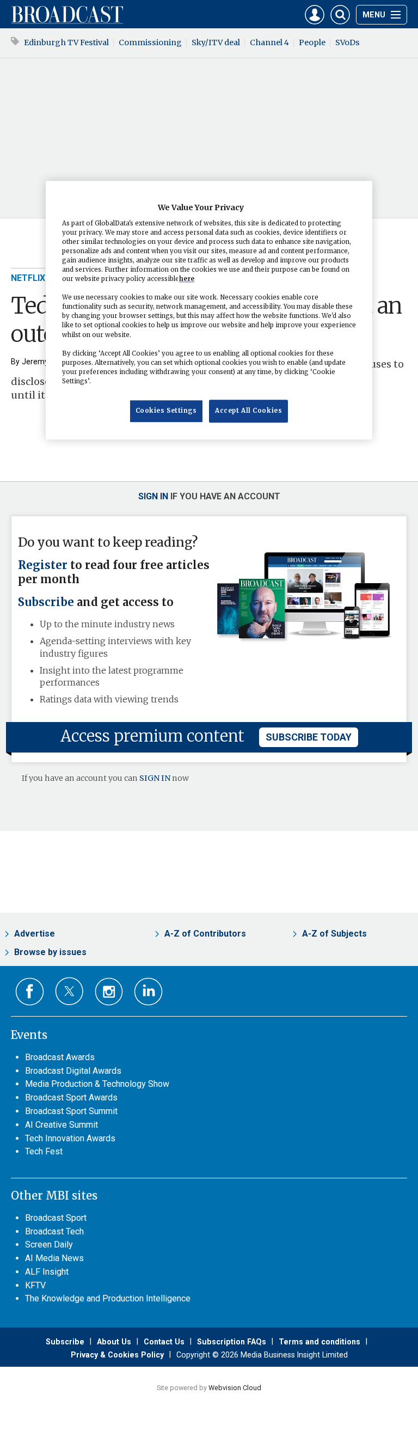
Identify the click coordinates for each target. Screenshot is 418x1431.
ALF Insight (47, 1272)
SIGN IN (154, 778)
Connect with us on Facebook (29, 991)
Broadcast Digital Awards (73, 1071)
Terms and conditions (319, 1341)
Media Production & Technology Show (97, 1084)
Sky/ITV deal (216, 42)
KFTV (35, 1285)
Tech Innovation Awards (70, 1138)
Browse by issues (50, 952)
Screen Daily (49, 1244)
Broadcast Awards (60, 1057)
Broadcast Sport (56, 1218)
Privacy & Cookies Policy (117, 1354)
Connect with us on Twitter (69, 991)
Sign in (153, 496)
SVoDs (347, 42)
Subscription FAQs (231, 1341)
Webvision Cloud (234, 1388)
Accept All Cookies (248, 410)
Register (42, 565)
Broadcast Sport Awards (71, 1097)
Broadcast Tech (54, 1231)
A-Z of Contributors (205, 933)
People (312, 42)
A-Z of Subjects (334, 933)
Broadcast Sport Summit (71, 1111)
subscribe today (309, 737)
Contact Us (164, 1341)
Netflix (28, 278)
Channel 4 (269, 42)
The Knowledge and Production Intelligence (107, 1298)
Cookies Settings (166, 410)
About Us (114, 1341)
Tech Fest (44, 1151)
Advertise (34, 933)
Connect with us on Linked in (148, 991)
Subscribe (46, 602)
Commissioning (150, 42)
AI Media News (54, 1258)
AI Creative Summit (61, 1125)
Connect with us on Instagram (109, 991)
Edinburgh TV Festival (66, 42)
